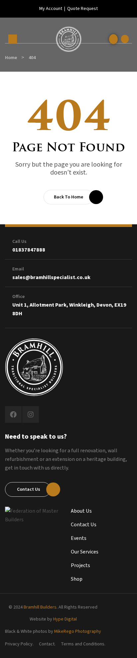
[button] (125, 39)
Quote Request (82, 8)
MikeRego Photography (77, 631)
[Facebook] (13, 414)
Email (18, 269)
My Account (50, 8)
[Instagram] (30, 414)
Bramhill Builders (40, 607)
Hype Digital (65, 619)
